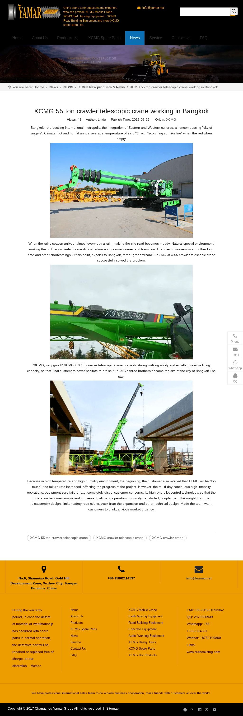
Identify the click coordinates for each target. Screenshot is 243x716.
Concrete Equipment (143, 629)
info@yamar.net (199, 578)
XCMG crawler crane (167, 538)
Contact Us (78, 648)
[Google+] (193, 709)
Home (74, 610)
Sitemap (112, 708)
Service (75, 642)
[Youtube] (215, 709)
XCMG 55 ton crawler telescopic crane (59, 538)
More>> (36, 666)
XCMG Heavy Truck (142, 642)
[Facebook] (185, 709)
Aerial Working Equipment (146, 636)
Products (76, 622)
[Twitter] (207, 709)
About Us (76, 616)
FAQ (73, 655)
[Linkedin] (200, 709)
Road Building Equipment (146, 622)
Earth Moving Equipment (146, 616)
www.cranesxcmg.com (203, 652)
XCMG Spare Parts (83, 629)
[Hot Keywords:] (234, 11)
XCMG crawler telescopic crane (120, 538)
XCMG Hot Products (143, 655)
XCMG (171, 119)
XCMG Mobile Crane (143, 610)
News (74, 636)
